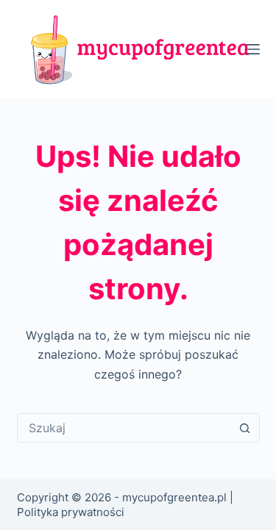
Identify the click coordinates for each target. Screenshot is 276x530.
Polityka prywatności (70, 512)
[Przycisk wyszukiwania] (245, 428)
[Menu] (253, 49)
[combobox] (124, 428)
